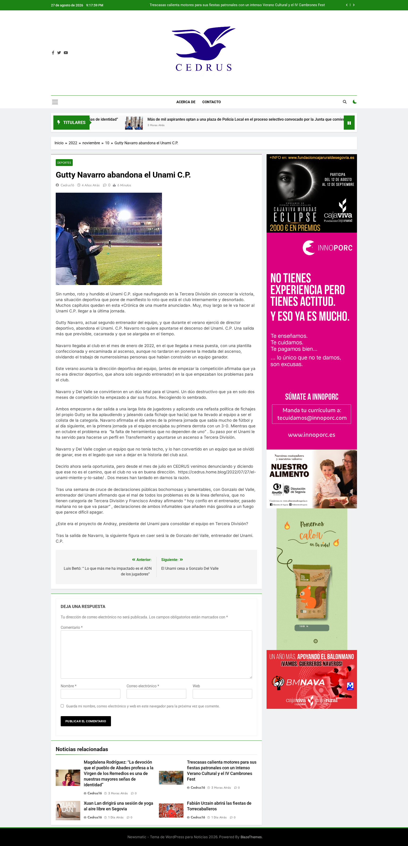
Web (196, 686)
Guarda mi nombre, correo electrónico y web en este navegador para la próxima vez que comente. (143, 706)
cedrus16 (67, 185)
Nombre (68, 686)
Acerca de (185, 102)
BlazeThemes (251, 837)
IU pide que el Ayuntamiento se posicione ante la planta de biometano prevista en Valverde (253, 5)
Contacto (211, 102)
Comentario (72, 627)
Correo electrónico (143, 686)
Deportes (64, 163)
